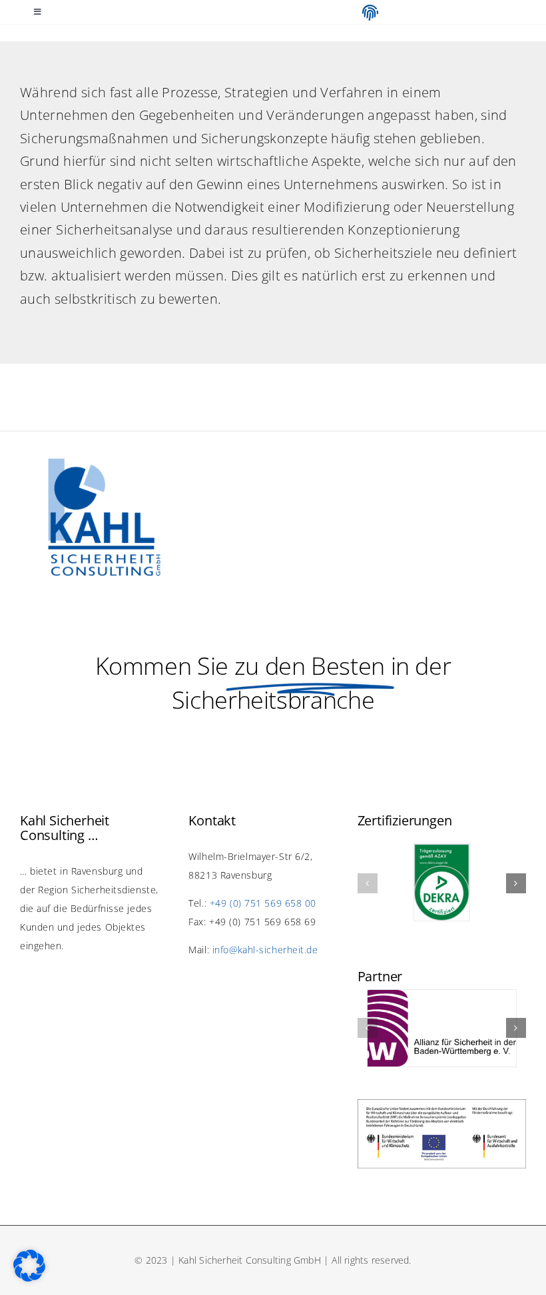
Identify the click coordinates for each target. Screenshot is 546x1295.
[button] (368, 883)
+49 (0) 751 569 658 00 (263, 903)
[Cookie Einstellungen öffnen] (29, 1277)
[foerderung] (442, 1105)
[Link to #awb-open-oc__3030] (370, 13)
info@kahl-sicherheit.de (265, 949)
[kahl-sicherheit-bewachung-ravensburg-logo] (104, 464)
